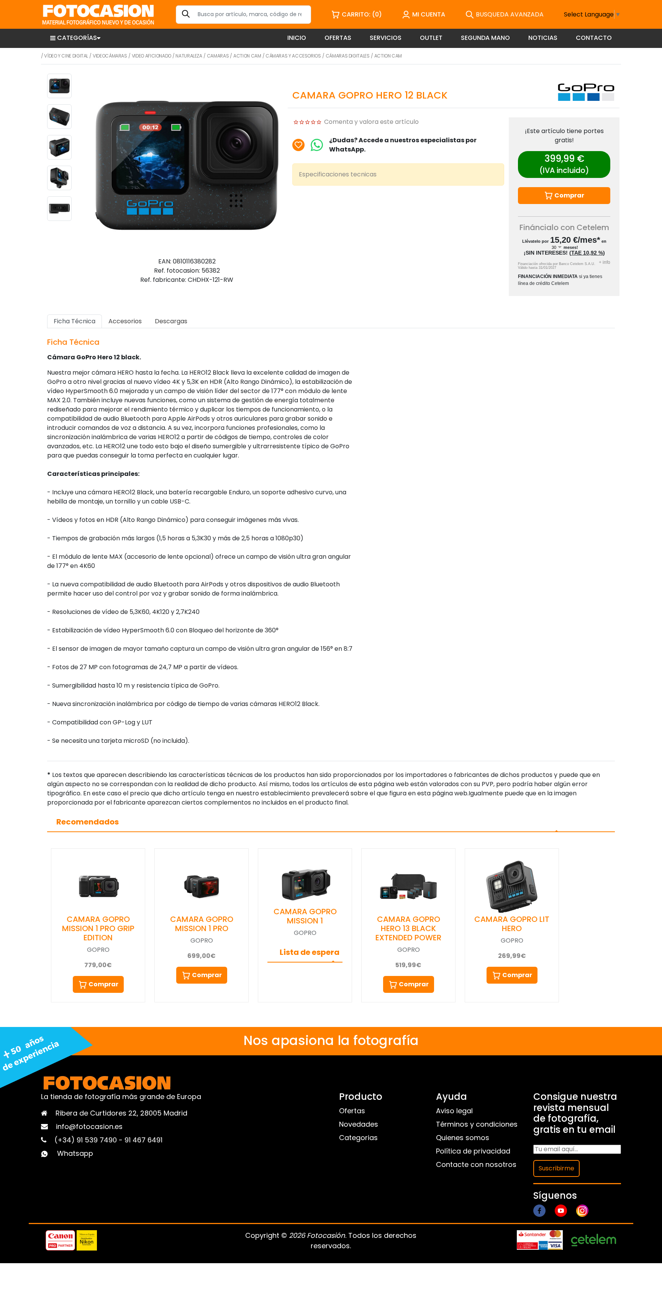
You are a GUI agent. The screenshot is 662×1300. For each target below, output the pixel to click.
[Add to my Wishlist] (298, 145)
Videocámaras (110, 56)
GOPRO (98, 949)
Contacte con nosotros (476, 1164)
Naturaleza (188, 56)
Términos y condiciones (477, 1124)
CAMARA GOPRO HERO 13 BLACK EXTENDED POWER (408, 928)
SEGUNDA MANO (485, 37)
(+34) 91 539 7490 (86, 1140)
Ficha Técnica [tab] (74, 321)
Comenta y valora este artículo (371, 121)
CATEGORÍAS (77, 37)
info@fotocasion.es (89, 1126)
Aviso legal (454, 1111)
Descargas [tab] (171, 321)
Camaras (218, 56)
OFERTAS (337, 37)
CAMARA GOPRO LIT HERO (511, 924)
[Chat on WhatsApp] (317, 145)
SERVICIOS (385, 37)
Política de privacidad (473, 1151)
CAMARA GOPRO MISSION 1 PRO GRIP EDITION (98, 928)
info (604, 262)
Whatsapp (75, 1153)
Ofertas (352, 1111)
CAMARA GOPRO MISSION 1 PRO (201, 924)
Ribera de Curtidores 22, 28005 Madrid (121, 1113)
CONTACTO (594, 37)
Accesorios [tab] (125, 321)
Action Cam (247, 56)
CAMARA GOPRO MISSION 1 (305, 916)
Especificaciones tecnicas (338, 174)
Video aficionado (151, 56)
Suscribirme (556, 1168)
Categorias (358, 1137)
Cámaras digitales (348, 56)
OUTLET (431, 37)
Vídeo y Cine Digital (66, 56)
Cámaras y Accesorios (293, 56)
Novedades (358, 1124)
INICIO (296, 37)
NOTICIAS (542, 37)
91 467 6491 (143, 1140)
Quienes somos (462, 1137)
